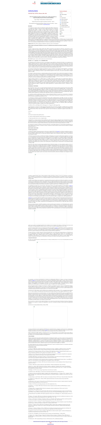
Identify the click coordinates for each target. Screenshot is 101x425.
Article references (64, 20)
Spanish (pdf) (63, 17)
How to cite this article (64, 22)
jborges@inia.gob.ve (46, 24)
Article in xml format (64, 19)
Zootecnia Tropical (33, 10)
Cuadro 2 (70, 185)
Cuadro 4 (30, 197)
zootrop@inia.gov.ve (50, 424)
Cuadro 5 (33, 280)
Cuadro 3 (56, 227)
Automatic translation (64, 25)
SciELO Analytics (64, 14)
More (60, 34)
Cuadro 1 (58, 131)
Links (59, 352)
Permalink (62, 36)
